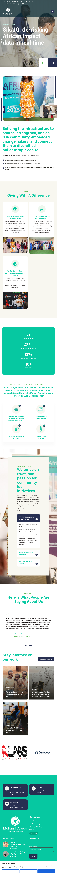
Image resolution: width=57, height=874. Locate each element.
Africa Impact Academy (35, 827)
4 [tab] (1, 42)
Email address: (33, 846)
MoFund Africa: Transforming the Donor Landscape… (17, 844)
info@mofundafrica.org (21, 3)
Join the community (34, 824)
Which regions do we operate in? (26, 553)
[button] (2, 752)
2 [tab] (1, 37)
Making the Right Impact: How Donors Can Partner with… (15, 730)
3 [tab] (1, 39)
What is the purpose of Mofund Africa (26, 518)
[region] (28, 867)
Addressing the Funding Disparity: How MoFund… (17, 853)
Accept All (46, 871)
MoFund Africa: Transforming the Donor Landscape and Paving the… (14, 693)
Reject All (28, 871)
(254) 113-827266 (11, 3)
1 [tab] (1, 35)
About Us (31, 821)
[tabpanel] (28, 33)
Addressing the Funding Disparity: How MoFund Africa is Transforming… (41, 694)
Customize (9, 871)
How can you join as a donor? (26, 563)
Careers (31, 829)
